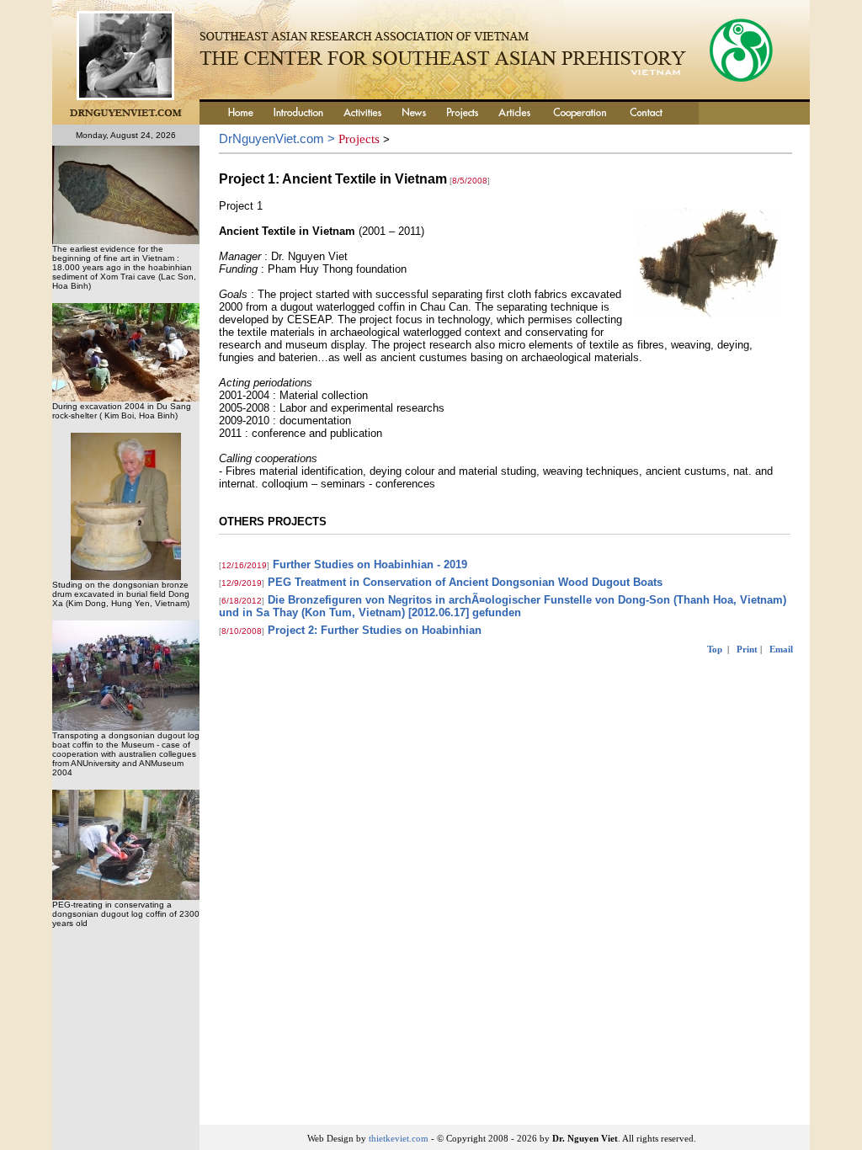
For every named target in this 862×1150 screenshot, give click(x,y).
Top (714, 649)
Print (747, 649)
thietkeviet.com (398, 1138)
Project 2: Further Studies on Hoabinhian (375, 630)
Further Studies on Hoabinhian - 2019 (370, 564)
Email (781, 649)
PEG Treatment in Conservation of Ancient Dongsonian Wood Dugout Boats (465, 582)
